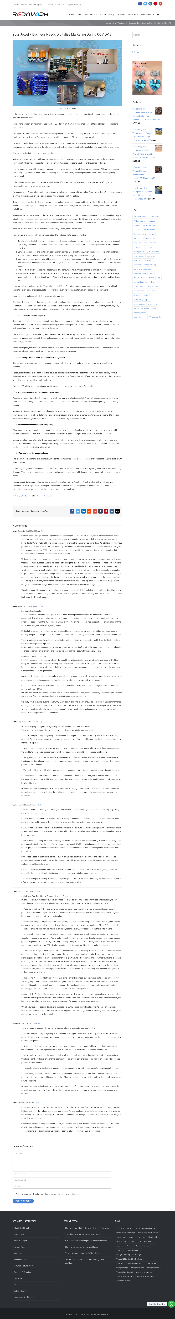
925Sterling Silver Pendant (125, 1237)
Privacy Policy (19, 1247)
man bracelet (138, 256)
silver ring (119, 1246)
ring (158, 278)
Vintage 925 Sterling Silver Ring (138, 1246)
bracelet (142, 1237)
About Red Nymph (21, 1228)
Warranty (18, 1253)
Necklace (137, 265)
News (39, 496)
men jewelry (148, 260)
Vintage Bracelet (151, 1263)
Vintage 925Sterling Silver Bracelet (128, 1250)
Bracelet (137, 225)
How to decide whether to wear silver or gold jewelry (87, 1228)
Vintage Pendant (153, 1268)
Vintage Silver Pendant (145, 1276)
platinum (151, 278)
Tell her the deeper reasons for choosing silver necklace (84, 1261)
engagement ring (149, 238)
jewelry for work (153, 252)
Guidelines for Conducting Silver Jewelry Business (86, 1241)
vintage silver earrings (144, 1272)
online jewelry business (142, 269)
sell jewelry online (140, 282)
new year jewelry (150, 265)
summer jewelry (140, 313)
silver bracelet (139, 286)
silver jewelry (152, 291)
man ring (137, 260)
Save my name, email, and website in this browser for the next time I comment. (49, 1194)
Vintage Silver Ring (123, 1281)
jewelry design (139, 252)
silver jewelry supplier (141, 300)
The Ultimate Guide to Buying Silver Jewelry (83, 1234)
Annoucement (20, 1259)
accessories (154, 217)
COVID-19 (137, 230)
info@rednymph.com (73, 5)
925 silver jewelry (140, 217)
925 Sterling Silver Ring (124, 1228)
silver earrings (139, 291)
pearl (151, 273)
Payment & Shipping (22, 1272)
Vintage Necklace (137, 1268)
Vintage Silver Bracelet (124, 1272)
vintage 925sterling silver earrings (128, 1255)
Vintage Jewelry (155, 317)
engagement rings (140, 243)
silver (152, 282)
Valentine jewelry (140, 317)
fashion (153, 243)
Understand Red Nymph (24, 1297)
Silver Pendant (149, 1241)
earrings (137, 238)
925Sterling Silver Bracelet (145, 1228)
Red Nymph (19, 496)
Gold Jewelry (138, 247)
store (154, 308)
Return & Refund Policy (23, 1266)
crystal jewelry (149, 230)
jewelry (149, 247)
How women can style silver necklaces (81, 1247)
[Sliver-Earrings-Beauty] (147, 63)
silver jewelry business (142, 295)
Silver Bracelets (153, 286)
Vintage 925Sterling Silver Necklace (129, 1259)
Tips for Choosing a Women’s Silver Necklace (84, 1253)
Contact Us (19, 1278)
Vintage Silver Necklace (124, 1276)
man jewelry (151, 256)
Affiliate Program (21, 1241)
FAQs (16, 1285)
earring (151, 234)
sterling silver (153, 304)
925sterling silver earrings (125, 1233)
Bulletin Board (19, 1291)
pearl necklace (139, 278)
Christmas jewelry (149, 225)
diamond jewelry (140, 234)
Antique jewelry (154, 221)
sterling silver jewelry (141, 308)
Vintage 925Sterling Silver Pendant (128, 1263)
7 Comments (48, 496)
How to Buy (19, 1234)
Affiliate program (140, 221)
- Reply (42, 531)
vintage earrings (122, 1268)
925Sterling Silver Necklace (148, 1233)
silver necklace (139, 304)
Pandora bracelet (140, 273)
